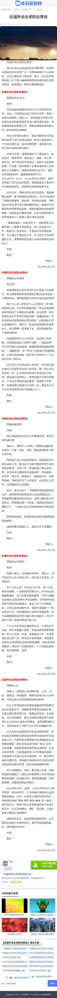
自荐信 (38, 9)
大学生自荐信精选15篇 (14, 970)
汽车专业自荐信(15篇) (40, 970)
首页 (15, 9)
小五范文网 (24, 994)
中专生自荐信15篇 (12, 957)
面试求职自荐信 (21, 978)
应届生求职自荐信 (44, 977)
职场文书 (26, 9)
